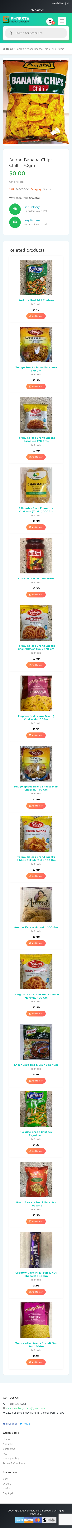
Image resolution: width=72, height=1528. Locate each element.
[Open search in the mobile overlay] (36, 33)
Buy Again (8, 1493)
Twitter (26, 1423)
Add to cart (37, 316)
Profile (7, 1488)
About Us (8, 1444)
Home (6, 1439)
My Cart (53, 23)
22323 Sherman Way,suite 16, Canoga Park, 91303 (34, 1412)
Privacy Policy (11, 1458)
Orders (7, 1483)
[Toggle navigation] (62, 21)
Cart (5, 1478)
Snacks (20, 48)
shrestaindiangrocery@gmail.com (25, 1408)
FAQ (5, 1453)
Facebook (11, 1423)
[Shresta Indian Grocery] (16, 19)
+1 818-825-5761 (15, 1403)
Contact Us (9, 1448)
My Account (37, 9)
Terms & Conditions (14, 1463)
